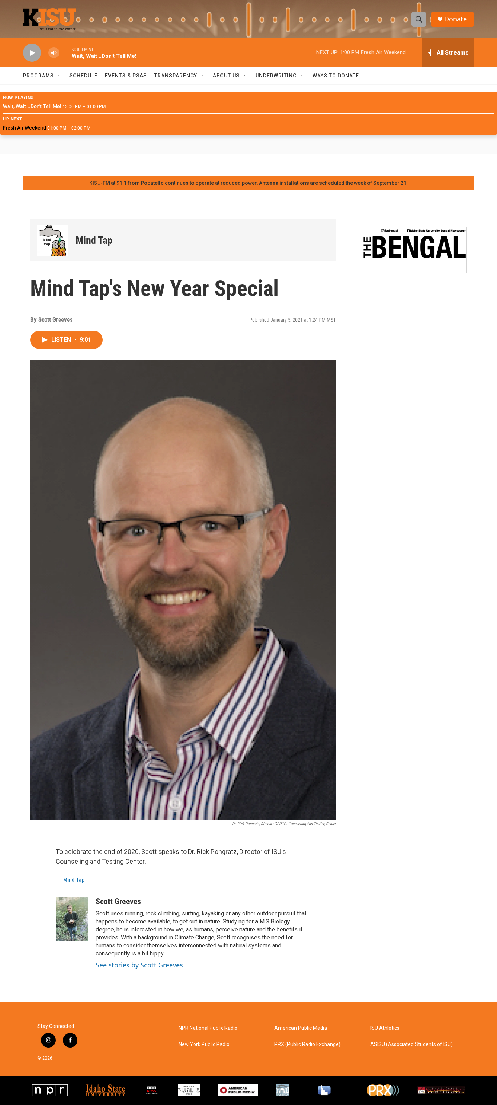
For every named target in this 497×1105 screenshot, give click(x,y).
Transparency (175, 76)
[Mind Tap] (52, 240)
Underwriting (276, 76)
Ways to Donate (336, 76)
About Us (226, 76)
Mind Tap (94, 240)
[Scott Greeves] (72, 919)
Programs (38, 76)
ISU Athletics (384, 1028)
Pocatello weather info (116, 165)
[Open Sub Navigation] (59, 76)
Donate (455, 19)
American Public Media (300, 1028)
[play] (32, 53)
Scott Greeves (118, 901)
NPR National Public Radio (208, 1028)
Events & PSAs (126, 76)
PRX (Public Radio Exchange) (307, 1044)
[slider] (65, 52)
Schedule (83, 76)
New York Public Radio (204, 1044)
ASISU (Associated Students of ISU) (411, 1044)
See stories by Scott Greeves (139, 965)
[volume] (54, 53)
